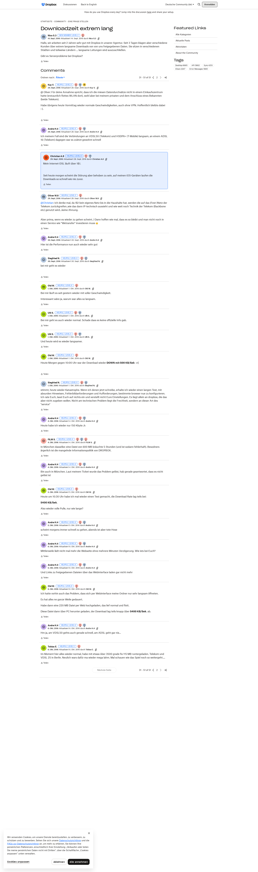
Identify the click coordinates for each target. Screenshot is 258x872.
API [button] (196, 65)
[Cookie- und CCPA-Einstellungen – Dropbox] (48, 849)
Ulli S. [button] (51, 313)
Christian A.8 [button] (57, 156)
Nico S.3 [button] (52, 35)
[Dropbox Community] (49, 4)
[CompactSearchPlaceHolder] (199, 4)
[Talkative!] (80, 84)
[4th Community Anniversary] (83, 35)
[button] (44, 37)
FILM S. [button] (52, 439)
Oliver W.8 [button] (53, 195)
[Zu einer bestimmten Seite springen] (165, 77)
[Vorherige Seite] (153, 77)
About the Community (187, 53)
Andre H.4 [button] (53, 129)
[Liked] (84, 84)
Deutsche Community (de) (178, 4)
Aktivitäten (181, 46)
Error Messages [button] (198, 69)
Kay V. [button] (51, 84)
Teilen (44, 61)
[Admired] (86, 439)
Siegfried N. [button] (54, 258)
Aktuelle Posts (183, 40)
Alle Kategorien (183, 34)
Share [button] (180, 69)
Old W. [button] (51, 285)
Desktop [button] (181, 65)
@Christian (47, 202)
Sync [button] (208, 65)
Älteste (60, 77)
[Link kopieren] (98, 38)
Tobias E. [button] (52, 646)
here (149, 12)
